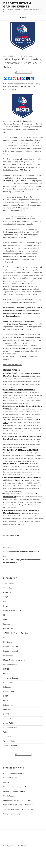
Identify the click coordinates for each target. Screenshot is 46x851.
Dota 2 (5, 606)
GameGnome (29, 56)
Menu (24, 18)
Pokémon (7, 687)
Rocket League (9, 710)
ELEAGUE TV (8, 782)
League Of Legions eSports (14, 791)
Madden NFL (8, 656)
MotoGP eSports (10, 665)
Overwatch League (10, 678)
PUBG (5, 696)
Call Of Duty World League (13, 773)
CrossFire (7, 592)
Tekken (6, 732)
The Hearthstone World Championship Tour (20, 809)
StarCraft (7, 719)
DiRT (5, 601)
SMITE (6, 714)
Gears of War (8, 628)
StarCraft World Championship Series (18, 805)
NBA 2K (6, 669)
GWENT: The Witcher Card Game (16, 633)
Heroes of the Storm (11, 647)
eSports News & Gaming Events (17, 5)
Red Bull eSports (9, 796)
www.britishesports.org (12, 365)
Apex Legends (9, 584)
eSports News (13, 535)
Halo (5, 637)
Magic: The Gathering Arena (14, 660)
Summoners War (10, 728)
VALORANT (8, 737)
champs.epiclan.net (11, 124)
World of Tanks (9, 741)
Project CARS (8, 692)
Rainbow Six (8, 705)
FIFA (5, 620)
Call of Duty (8, 588)
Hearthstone (8, 642)
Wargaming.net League (12, 814)
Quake (5, 701)
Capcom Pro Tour (10, 778)
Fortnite (6, 624)
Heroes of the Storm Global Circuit (17, 787)
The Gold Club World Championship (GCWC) (21, 450)
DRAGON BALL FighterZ (12, 611)
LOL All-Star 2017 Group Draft (15, 464)
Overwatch (7, 674)
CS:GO (5, 597)
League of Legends (11, 651)
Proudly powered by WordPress (14, 846)
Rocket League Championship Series (17, 800)
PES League (8, 683)
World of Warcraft (10, 746)
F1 (4, 615)
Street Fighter (9, 723)
